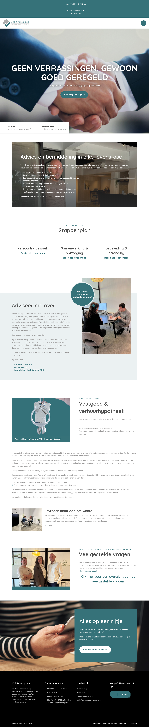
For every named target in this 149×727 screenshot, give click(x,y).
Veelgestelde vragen (85, 696)
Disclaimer (97, 723)
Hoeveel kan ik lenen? (23, 364)
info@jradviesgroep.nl (75, 10)
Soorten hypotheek (22, 367)
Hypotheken (82, 692)
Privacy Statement (110, 723)
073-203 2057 (75, 13)
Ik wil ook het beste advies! (95, 649)
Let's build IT (28, 723)
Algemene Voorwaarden (128, 723)
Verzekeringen (83, 689)
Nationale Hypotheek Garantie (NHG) (29, 370)
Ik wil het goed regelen (74, 94)
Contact (123, 694)
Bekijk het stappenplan (33, 253)
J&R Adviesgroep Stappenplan (89, 700)
